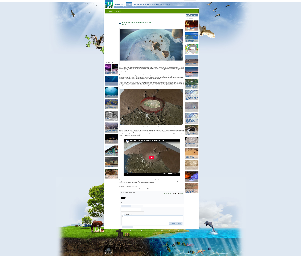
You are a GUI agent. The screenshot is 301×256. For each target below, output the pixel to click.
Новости (126, 230)
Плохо (175, 193)
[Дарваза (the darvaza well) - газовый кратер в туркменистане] (191, 26)
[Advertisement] (110, 37)
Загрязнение (126, 6)
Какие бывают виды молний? (110, 73)
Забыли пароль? (174, 0)
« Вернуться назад (142, 188)
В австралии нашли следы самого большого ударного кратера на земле (192, 121)
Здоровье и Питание (145, 6)
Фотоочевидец (144, 230)
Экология (129, 4)
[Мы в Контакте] (192, 16)
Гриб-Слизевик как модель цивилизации (111, 119)
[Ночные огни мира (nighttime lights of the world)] (111, 140)
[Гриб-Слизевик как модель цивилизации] (111, 117)
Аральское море (109, 166)
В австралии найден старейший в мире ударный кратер (190, 191)
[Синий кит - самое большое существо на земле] (111, 82)
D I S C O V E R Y (109, 0)
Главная (110, 11)
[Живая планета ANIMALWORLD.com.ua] (108, 5)
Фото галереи (140, 4)
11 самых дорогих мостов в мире (111, 131)
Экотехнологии (135, 6)
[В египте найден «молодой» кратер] (191, 154)
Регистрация (166, 0)
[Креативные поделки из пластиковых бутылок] (111, 152)
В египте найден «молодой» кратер (190, 157)
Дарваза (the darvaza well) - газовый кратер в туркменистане (192, 28)
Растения (123, 4)
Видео (158, 4)
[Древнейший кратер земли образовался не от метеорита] (191, 73)
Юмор (134, 4)
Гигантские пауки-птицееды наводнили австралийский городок (110, 177)
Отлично (180, 193)
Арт (169, 4)
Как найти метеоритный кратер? (191, 110)
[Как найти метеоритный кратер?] (191, 108)
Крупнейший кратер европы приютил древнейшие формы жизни (192, 52)
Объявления (148, 4)
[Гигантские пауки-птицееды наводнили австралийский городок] (111, 175)
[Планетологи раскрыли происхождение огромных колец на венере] (191, 166)
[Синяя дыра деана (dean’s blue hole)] (111, 93)
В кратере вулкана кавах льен (191, 180)
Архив (151, 230)
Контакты (185, 230)
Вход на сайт (159, 0)
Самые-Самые (164, 4)
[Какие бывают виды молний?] (111, 70)
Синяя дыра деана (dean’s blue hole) (111, 96)
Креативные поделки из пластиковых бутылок (110, 154)
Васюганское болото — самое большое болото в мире (111, 107)
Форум (153, 4)
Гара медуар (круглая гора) (191, 64)
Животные (117, 4)
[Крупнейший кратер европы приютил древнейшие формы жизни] (191, 50)
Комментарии (126, 205)
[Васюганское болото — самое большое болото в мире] (111, 105)
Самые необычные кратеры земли (190, 41)
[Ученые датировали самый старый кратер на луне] (191, 143)
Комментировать (137, 205)
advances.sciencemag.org (131, 186)
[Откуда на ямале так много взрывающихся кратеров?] (191, 131)
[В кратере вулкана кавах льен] (191, 177)
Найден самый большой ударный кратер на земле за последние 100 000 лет (192, 86)
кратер (126, 202)
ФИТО (120, 230)
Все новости (151, 188)
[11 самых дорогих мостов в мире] (111, 128)
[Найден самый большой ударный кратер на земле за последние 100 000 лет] (191, 85)
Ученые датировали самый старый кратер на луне (191, 144)
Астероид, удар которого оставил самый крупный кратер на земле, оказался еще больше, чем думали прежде (192, 97)
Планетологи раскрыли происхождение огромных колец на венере (192, 168)
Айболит (132, 230)
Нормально (176, 193)
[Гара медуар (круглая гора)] (191, 61)
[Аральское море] (111, 163)
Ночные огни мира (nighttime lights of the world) (110, 142)
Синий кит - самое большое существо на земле (110, 84)
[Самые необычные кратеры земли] (191, 38)
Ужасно (173, 193)
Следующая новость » (160, 188)
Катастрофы (118, 6)
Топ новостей (109, 62)
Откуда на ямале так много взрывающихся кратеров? (191, 133)
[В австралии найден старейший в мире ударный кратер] (191, 189)
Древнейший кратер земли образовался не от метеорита (192, 75)
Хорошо (178, 193)
